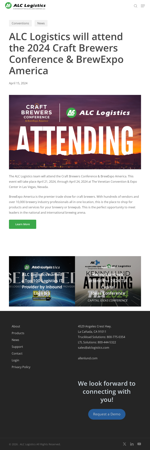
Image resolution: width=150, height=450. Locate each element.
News (41, 23)
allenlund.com (88, 358)
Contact (17, 353)
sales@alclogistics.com (93, 348)
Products (18, 333)
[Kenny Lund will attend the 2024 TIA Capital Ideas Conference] (108, 281)
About (16, 326)
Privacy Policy (21, 367)
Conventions (20, 23)
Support (17, 347)
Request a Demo (106, 414)
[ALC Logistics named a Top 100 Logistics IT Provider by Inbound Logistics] (42, 281)
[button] (143, 6)
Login (15, 360)
